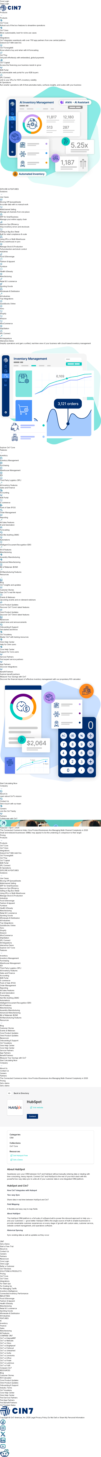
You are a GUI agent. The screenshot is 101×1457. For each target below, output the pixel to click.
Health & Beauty (6, 908)
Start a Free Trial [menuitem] (6, 1246)
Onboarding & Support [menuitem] (9, 1385)
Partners (3, 1076)
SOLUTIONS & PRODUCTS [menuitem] (11, 1271)
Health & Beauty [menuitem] (6, 1303)
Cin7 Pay (3, 858)
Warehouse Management (10, 963)
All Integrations (6, 943)
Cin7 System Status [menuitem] (8, 1405)
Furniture (3, 906)
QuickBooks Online (8, 925)
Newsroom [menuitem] (4, 1259)
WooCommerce (6, 935)
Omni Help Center (7, 1045)
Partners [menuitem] (3, 1256)
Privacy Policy (41, 1417)
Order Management (8, 985)
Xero (2, 928)
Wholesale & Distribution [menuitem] (10, 1313)
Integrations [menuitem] (4, 1281)
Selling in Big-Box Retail (9, 891)
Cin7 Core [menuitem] (4, 1276)
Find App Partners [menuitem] (7, 1400)
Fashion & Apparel (7, 903)
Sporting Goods (6, 915)
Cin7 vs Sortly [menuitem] (5, 1353)
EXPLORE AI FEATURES (9, 870)
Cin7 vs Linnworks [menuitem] (7, 1355)
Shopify (3, 930)
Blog (2, 1026)
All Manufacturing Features (10, 1018)
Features (3, 450)
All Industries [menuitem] (5, 1316)
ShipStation (4, 938)
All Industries (5, 920)
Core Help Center (7, 1048)
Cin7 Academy (6, 1043)
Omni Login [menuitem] (4, 4)
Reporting (4, 988)
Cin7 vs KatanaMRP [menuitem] (8, 1338)
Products (3, 12)
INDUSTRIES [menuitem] (5, 1296)
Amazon (3, 933)
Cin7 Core (4, 846)
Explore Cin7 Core (7, 948)
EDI (1, 966)
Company (4, 786)
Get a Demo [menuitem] (5, 1244)
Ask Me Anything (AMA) (9, 998)
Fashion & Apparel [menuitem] (7, 1301)
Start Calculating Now (8, 1060)
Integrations (4, 850)
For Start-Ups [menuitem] (5, 1284)
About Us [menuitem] (3, 1249)
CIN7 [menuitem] (2, 1241)
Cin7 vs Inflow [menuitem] (5, 1358)
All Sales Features (7, 990)
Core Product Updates (9, 1033)
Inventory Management (9, 958)
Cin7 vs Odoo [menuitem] (5, 1343)
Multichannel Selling (8, 883)
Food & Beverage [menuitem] (7, 1298)
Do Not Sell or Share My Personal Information (66, 1417)
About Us (3, 1068)
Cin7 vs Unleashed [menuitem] (7, 1350)
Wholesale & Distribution (10, 918)
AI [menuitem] (0, 1321)
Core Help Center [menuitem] (7, 1393)
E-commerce (5, 980)
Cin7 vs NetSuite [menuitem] (6, 1341)
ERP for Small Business (9, 886)
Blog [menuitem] (2, 1373)
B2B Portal (4, 863)
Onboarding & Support (9, 1040)
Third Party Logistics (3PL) (10, 968)
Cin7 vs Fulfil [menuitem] (5, 1365)
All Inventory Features (8, 971)
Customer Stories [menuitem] (7, 1375)
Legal (33, 1417)
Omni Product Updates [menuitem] (9, 1383)
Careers (3, 1073)
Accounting (4, 975)
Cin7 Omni (4, 848)
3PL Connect (5, 865)
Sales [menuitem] (2, 1328)
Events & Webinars (7, 1031)
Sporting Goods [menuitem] (6, 1311)
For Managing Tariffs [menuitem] (8, 1288)
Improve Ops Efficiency (9, 888)
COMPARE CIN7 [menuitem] (6, 1336)
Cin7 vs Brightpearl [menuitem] (7, 1346)
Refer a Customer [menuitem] (7, 1266)
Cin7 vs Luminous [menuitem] (7, 1363)
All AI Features (5, 1005)
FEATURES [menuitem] (4, 1318)
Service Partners (7, 1050)
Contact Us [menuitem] (4, 1251)
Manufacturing (6, 910)
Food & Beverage (7, 901)
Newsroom (4, 1038)
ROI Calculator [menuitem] (5, 1378)
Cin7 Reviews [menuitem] (5, 1269)
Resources (4, 574)
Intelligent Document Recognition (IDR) (15, 1003)
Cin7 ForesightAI (6, 855)
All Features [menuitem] (4, 1333)
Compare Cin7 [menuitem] (6, 1368)
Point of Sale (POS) (8, 983)
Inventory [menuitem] (4, 1323)
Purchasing (4, 961)
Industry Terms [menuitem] (6, 1388)
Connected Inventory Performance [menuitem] (14, 1293)
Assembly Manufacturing (10, 1010)
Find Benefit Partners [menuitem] (8, 1403)
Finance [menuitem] (3, 1326)
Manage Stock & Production (11, 896)
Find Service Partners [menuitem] (8, 1398)
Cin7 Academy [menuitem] (6, 1390)
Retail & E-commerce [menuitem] (8, 1308)
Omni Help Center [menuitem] (7, 1395)
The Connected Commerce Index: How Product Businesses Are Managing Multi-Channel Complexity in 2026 (44, 1078)
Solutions (3, 191)
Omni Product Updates (9, 1035)
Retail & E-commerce (8, 913)
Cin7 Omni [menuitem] (4, 1279)
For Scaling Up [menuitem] (6, 1286)
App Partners (5, 1053)
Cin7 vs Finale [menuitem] (5, 1360)
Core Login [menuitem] (4, 1)
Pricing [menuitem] (3, 1274)
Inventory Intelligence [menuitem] (8, 1291)
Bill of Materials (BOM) (9, 1015)
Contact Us (4, 1071)
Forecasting (4, 995)
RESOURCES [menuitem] (5, 1370)
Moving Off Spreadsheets (10, 881)
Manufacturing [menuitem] (6, 1306)
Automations (5, 1000)
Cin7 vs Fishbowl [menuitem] (7, 1348)
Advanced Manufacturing (10, 1013)
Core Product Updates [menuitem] (9, 1380)
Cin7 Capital (5, 860)
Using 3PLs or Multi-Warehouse (12, 893)
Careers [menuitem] (3, 1254)
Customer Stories (7, 1028)
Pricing (3, 835)
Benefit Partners (6, 1055)
